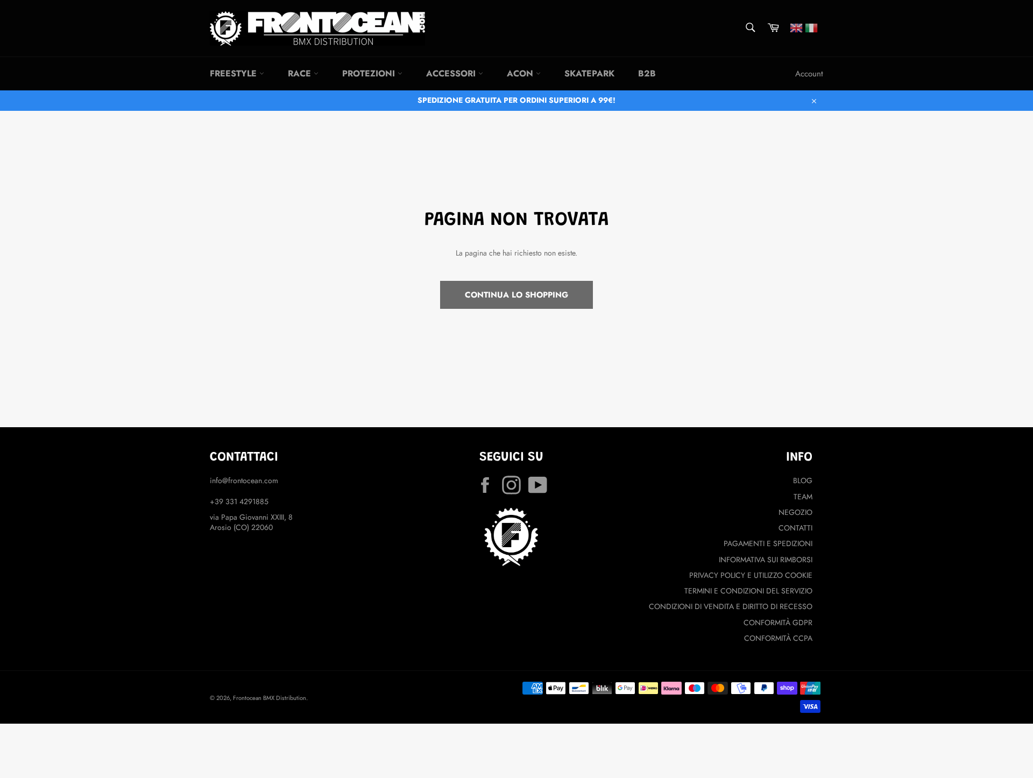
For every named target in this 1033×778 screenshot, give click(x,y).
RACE (301, 73)
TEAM (803, 496)
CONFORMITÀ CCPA (778, 638)
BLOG (802, 480)
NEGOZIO (795, 512)
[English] (796, 27)
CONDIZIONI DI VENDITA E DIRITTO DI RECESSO (730, 606)
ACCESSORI (452, 73)
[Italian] (811, 27)
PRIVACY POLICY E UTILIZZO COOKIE (750, 575)
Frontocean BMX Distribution (269, 698)
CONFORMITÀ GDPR (778, 622)
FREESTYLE (234, 73)
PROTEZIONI (370, 73)
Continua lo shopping (516, 295)
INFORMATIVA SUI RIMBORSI (765, 559)
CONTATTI (795, 527)
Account (809, 74)
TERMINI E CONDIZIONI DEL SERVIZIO (748, 590)
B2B (647, 73)
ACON (521, 73)
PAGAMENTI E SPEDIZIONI (768, 543)
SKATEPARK (589, 73)
